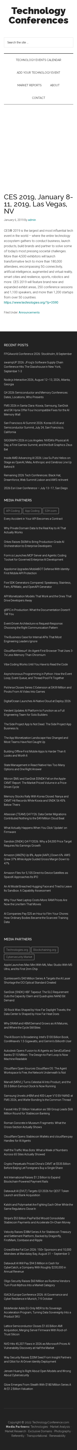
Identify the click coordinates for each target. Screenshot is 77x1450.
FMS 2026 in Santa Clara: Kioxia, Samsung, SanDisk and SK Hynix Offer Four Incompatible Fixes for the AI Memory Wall (36, 410)
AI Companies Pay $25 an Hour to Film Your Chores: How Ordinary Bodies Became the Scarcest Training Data (36, 918)
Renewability (57, 1435)
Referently (17, 1435)
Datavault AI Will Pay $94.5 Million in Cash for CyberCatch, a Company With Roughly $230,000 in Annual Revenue (35, 1267)
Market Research (15, 1431)
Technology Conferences (39, 15)
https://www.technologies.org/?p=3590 (31, 302)
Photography (62, 1431)
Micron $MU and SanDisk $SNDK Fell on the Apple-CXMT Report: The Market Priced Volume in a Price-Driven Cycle (35, 783)
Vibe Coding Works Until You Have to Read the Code (36, 664)
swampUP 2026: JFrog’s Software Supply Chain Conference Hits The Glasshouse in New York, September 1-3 (33, 367)
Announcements (29, 312)
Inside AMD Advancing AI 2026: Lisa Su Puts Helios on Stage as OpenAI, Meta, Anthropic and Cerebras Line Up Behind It (38, 462)
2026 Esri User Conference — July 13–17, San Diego (36, 488)
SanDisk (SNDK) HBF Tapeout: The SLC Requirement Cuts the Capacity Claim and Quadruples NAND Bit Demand (36, 996)
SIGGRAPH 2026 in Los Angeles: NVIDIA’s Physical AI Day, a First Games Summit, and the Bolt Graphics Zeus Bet (38, 445)
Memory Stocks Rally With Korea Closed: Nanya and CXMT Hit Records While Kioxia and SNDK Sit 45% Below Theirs (36, 800)
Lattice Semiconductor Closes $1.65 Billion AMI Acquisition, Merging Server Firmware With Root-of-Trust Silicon (35, 1330)
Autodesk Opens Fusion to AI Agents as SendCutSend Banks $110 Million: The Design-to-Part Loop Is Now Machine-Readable (37, 1055)
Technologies (39, 1426)
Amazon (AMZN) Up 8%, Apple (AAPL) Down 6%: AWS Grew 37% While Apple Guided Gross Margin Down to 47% (37, 859)
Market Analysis (60, 1426)
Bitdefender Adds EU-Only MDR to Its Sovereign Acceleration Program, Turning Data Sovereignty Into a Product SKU (37, 1312)
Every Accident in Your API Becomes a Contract (33, 518)
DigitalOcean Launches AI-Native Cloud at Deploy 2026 (37, 701)
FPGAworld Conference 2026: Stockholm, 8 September (38, 353)
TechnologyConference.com (50, 1422)
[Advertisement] (38, 144)
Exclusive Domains (40, 1431)
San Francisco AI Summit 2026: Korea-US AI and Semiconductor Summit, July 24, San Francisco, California (34, 427)
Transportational (37, 1435)
